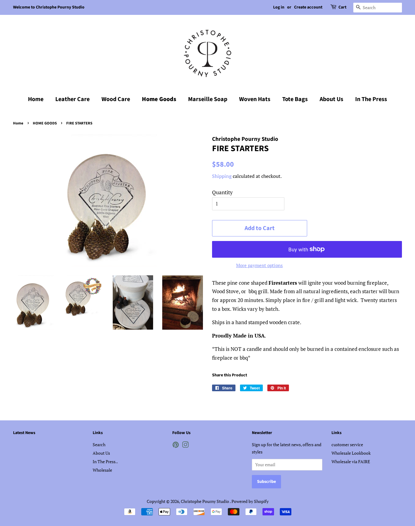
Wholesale (102, 470)
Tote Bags (295, 99)
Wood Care (115, 99)
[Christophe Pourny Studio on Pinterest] (175, 446)
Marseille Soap (207, 99)
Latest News (24, 433)
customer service (347, 444)
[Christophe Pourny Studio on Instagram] (185, 446)
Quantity (222, 192)
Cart (342, 7)
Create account (308, 7)
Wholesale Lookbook (351, 453)
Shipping (222, 176)
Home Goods (159, 99)
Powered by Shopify (250, 501)
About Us (331, 99)
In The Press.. (105, 461)
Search (99, 444)
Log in (278, 7)
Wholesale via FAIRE (350, 461)
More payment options (259, 265)
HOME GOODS (45, 123)
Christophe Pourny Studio (205, 501)
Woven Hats (254, 99)
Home (35, 99)
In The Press (371, 99)
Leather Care (72, 99)
